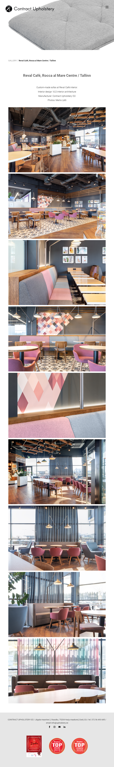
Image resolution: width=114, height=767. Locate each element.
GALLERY (12, 60)
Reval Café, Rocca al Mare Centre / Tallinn (37, 60)
